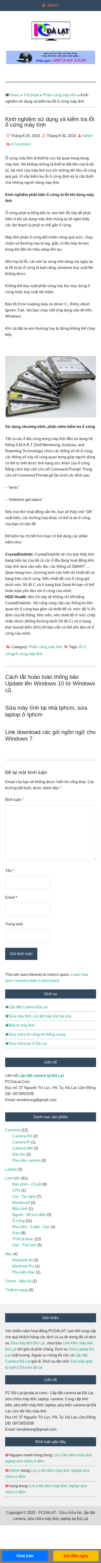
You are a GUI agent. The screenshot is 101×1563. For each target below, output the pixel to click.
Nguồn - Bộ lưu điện (29, 1215)
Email (11, 897)
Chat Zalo (25, 1556)
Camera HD (22, 1136)
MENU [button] (53, 5)
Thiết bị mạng (16, 1290)
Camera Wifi (22, 1148)
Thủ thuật (31, 95)
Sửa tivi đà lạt (30, 1367)
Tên (9, 871)
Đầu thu (18, 1154)
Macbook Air (22, 1260)
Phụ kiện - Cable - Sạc (31, 1227)
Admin (15, 1471)
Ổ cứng (18, 1221)
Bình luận (14, 800)
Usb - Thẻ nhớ (24, 1245)
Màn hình (20, 1209)
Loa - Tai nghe (24, 1196)
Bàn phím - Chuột (26, 1184)
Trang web (14, 924)
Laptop (11, 1169)
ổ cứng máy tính (29, 654)
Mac (8, 1254)
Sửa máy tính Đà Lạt (27, 1343)
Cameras (12, 1130)
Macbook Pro (23, 1266)
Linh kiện (12, 1178)
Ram (16, 1233)
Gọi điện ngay (76, 1556)
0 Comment (21, 144)
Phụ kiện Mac (23, 1272)
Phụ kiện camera (26, 1160)
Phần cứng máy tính (60, 95)
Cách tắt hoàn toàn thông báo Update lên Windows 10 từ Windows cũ (50, 684)
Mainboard (21, 1203)
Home (14, 95)
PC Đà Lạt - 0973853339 (50, 30)
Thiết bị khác (23, 1239)
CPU (16, 1190)
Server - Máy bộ (18, 1281)
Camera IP (21, 1142)
